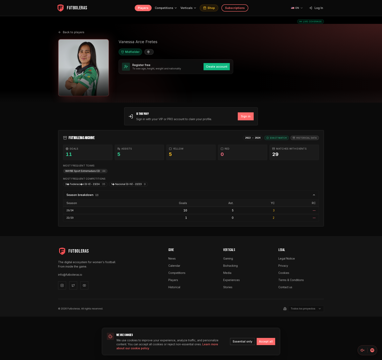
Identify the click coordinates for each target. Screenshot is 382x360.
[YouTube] (84, 285)
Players (143, 8)
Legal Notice (286, 258)
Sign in (245, 116)
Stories (227, 287)
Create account (216, 66)
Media (227, 272)
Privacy (283, 265)
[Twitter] (73, 285)
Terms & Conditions (291, 280)
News (172, 258)
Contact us (285, 287)
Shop (211, 8)
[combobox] (306, 309)
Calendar (174, 265)
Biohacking (230, 265)
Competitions (164, 8)
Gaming (228, 258)
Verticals (186, 8)
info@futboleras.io (70, 274)
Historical (174, 287)
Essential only (242, 341)
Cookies (283, 272)
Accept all (266, 341)
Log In (319, 8)
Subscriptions (235, 8)
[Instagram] (62, 285)
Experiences (231, 280)
